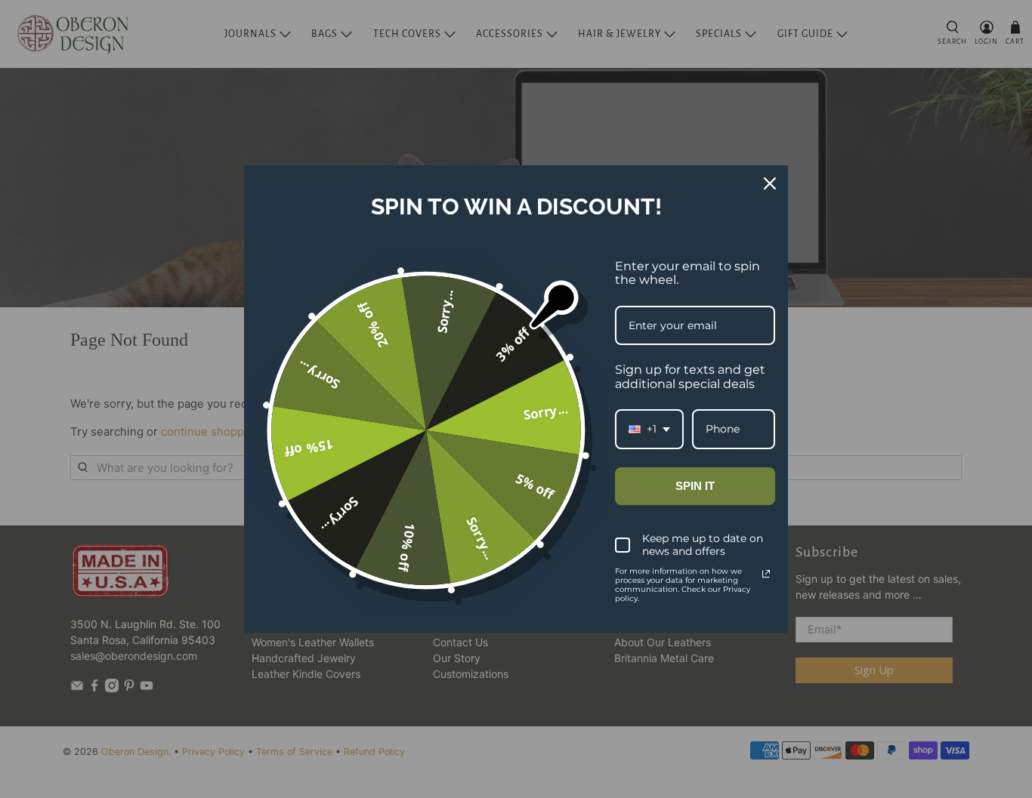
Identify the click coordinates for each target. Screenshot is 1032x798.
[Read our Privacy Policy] (766, 574)
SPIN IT (695, 485)
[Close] (770, 183)
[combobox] (649, 429)
